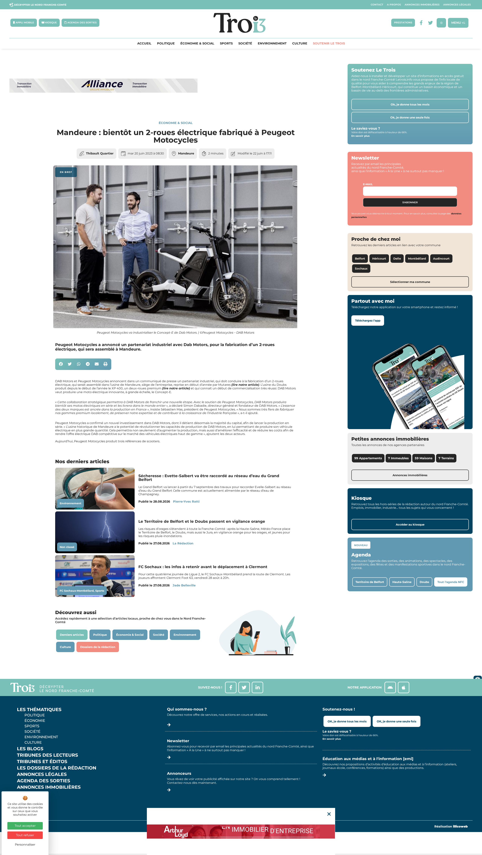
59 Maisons (423, 458)
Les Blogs (30, 749)
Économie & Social (197, 43)
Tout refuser (25, 835)
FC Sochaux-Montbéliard (77, 590)
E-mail (368, 184)
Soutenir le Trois (329, 43)
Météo (25, 800)
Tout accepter (25, 825)
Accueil (144, 43)
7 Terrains (446, 458)
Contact (377, 4)
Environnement (272, 43)
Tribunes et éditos (42, 761)
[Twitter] (430, 22)
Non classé (67, 547)
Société (245, 43)
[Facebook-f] (421, 22)
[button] (61, 364)
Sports (226, 43)
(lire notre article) (245, 385)
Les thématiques (39, 709)
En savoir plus (360, 135)
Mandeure (186, 153)
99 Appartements (368, 458)
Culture (299, 43)
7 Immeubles (398, 458)
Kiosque (28, 793)
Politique (166, 43)
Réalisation (451, 826)
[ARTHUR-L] (241, 831)
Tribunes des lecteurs (47, 755)
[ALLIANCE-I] (103, 108)
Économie (34, 720)
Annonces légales (457, 4)
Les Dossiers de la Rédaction (56, 768)
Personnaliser (25, 844)
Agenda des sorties (43, 781)
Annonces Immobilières (422, 4)
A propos (394, 4)
